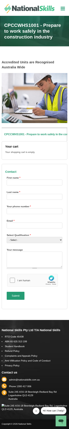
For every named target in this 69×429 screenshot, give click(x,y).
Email (10, 220)
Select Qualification (19, 235)
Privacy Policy (12, 365)
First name (13, 177)
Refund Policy (12, 351)
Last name (13, 192)
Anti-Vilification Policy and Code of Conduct (27, 360)
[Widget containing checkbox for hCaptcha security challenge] (32, 280)
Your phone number (19, 206)
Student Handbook (15, 346)
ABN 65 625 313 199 (16, 341)
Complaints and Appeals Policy (21, 355)
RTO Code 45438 (14, 336)
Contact (10, 171)
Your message (15, 249)
